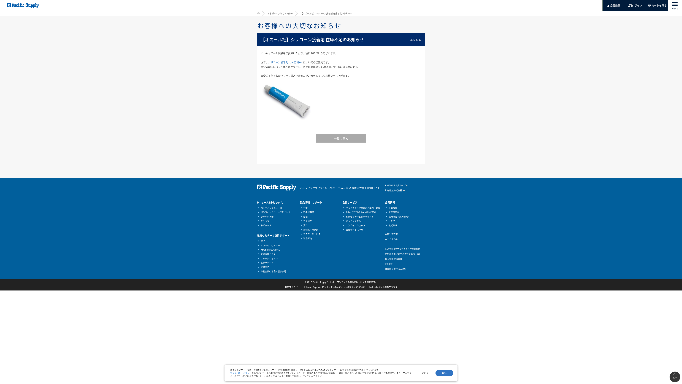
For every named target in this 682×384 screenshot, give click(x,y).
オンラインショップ (355, 225)
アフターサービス (311, 234)
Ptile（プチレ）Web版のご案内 (361, 212)
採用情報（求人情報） (399, 216)
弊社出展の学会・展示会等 (273, 271)
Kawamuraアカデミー (271, 249)
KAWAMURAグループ (395, 185)
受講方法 (265, 267)
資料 (305, 225)
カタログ (307, 221)
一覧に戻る (341, 138)
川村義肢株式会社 (393, 190)
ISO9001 (389, 264)
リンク (392, 221)
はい (444, 373)
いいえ (425, 373)
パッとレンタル (353, 221)
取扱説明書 (308, 212)
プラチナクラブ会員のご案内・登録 (363, 208)
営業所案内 (394, 212)
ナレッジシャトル (269, 258)
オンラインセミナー (270, 245)
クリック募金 (267, 216)
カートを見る (391, 238)
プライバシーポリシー (240, 373)
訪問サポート (267, 262)
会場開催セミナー (269, 254)
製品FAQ (307, 238)
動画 (305, 216)
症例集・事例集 (310, 229)
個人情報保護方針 (393, 259)
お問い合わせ (391, 233)
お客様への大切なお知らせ (280, 13)
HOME (258, 13)
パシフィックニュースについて (276, 212)
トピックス (266, 225)
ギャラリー (266, 221)
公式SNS (393, 225)
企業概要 (393, 208)
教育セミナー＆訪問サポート (360, 216)
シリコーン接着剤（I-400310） (285, 62)
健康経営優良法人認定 (395, 269)
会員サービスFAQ (354, 229)
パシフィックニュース (271, 208)
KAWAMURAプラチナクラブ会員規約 (402, 249)
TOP (263, 241)
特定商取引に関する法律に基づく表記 (403, 254)
